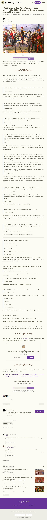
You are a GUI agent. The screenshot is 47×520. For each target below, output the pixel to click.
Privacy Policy (32, 391)
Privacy (24, 511)
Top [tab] (4, 466)
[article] (23, 471)
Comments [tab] (5, 423)
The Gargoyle (25, 338)
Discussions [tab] (11, 466)
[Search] (30, 2)
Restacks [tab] (10, 423)
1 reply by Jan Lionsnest (10, 442)
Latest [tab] (7, 466)
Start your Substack (20, 514)
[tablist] (8, 423)
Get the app (29, 514)
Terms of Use (29, 390)
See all (5, 494)
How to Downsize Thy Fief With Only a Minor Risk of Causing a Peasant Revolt (17, 478)
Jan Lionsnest (10, 472)
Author (7, 435)
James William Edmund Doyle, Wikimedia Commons (26, 54)
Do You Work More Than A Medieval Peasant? (15, 469)
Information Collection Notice (23, 391)
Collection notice (32, 511)
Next (41, 404)
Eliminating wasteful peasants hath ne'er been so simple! (14, 480)
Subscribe (37, 2)
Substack (18, 517)
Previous (7, 404)
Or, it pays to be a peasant (8, 488)
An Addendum (5, 471)
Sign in (43, 2)
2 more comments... (6, 460)
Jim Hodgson (7, 446)
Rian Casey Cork (10, 410)
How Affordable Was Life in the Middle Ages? (15, 487)
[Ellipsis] (44, 434)
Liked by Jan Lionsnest (9, 447)
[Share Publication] (33, 2)
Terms (27, 511)
